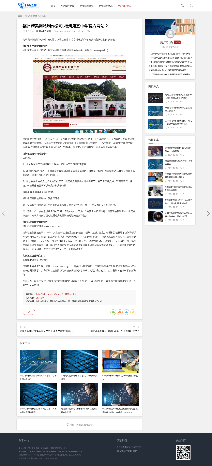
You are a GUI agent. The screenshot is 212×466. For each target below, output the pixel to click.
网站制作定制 (68, 5)
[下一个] (208, 213)
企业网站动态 (106, 5)
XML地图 (38, 458)
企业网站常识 (87, 5)
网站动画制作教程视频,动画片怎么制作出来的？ (114, 331)
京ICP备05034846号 (72, 455)
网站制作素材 (125, 5)
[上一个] (3, 213)
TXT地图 (46, 458)
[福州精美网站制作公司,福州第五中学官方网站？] (79, 132)
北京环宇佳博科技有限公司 (52, 455)
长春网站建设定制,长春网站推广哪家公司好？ (171, 57)
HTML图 (53, 458)
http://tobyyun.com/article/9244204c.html (56, 294)
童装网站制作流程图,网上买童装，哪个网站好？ (172, 53)
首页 (53, 5)
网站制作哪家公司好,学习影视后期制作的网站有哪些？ (175, 66)
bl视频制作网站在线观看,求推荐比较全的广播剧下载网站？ (177, 61)
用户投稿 (40, 297)
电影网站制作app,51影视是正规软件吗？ (169, 70)
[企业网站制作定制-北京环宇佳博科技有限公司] (28, 8)
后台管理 (22, 458)
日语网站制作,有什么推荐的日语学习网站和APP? (173, 74)
